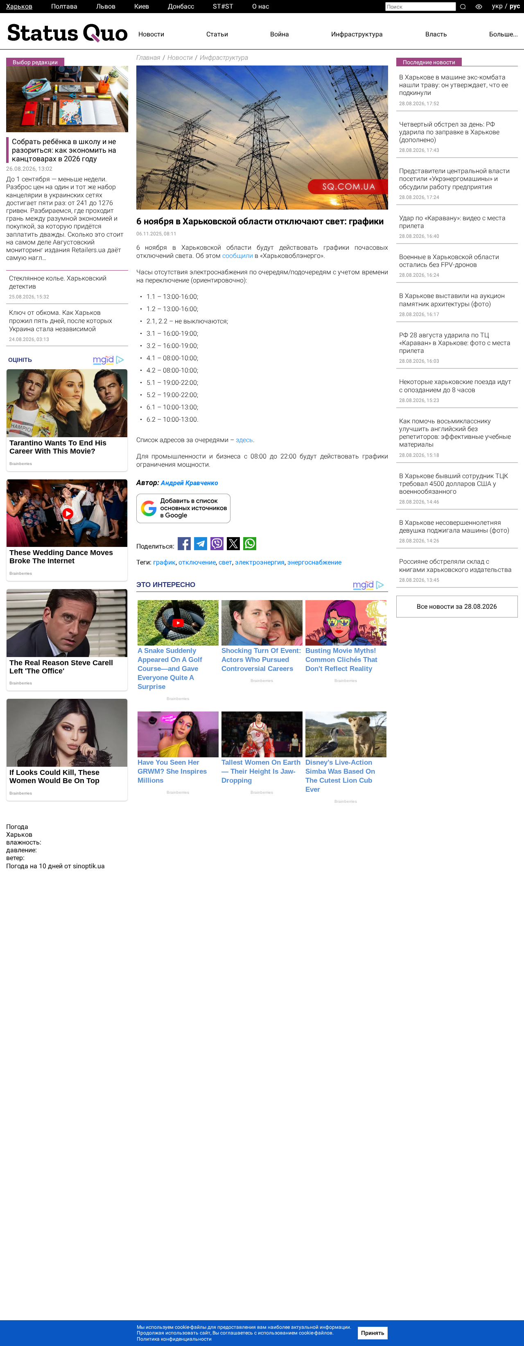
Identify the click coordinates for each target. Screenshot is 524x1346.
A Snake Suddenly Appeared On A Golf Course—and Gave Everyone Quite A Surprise (170, 669)
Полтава (64, 6)
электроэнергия (260, 562)
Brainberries (178, 698)
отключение (197, 562)
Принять (372, 1333)
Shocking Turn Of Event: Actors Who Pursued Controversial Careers (261, 660)
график (164, 562)
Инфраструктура (357, 34)
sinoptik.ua (89, 866)
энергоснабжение (314, 562)
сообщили (237, 256)
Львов (105, 6)
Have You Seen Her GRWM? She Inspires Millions (172, 771)
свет (225, 562)
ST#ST (223, 6)
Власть (436, 34)
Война (279, 34)
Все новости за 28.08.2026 (457, 606)
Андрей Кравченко (189, 483)
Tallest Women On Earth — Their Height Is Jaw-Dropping (260, 771)
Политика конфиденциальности (174, 1339)
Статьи (217, 34)
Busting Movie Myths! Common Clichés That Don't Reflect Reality (341, 660)
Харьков (19, 6)
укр (497, 6)
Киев (141, 6)
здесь (244, 440)
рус (515, 6)
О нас (260, 6)
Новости (151, 34)
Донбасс (181, 6)
